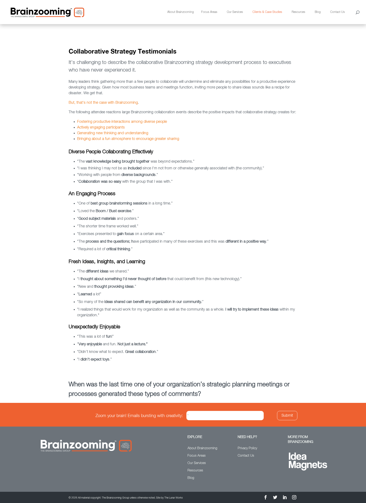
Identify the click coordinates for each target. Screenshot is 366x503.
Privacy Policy (247, 448)
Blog (318, 12)
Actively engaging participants (101, 127)
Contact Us (337, 12)
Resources (298, 12)
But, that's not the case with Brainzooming (103, 103)
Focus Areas (209, 12)
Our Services (235, 12)
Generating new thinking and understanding (112, 133)
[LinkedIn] (285, 498)
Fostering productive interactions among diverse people (122, 122)
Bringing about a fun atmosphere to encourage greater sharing (128, 139)
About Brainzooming (180, 12)
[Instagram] (294, 498)
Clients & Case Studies (267, 12)
